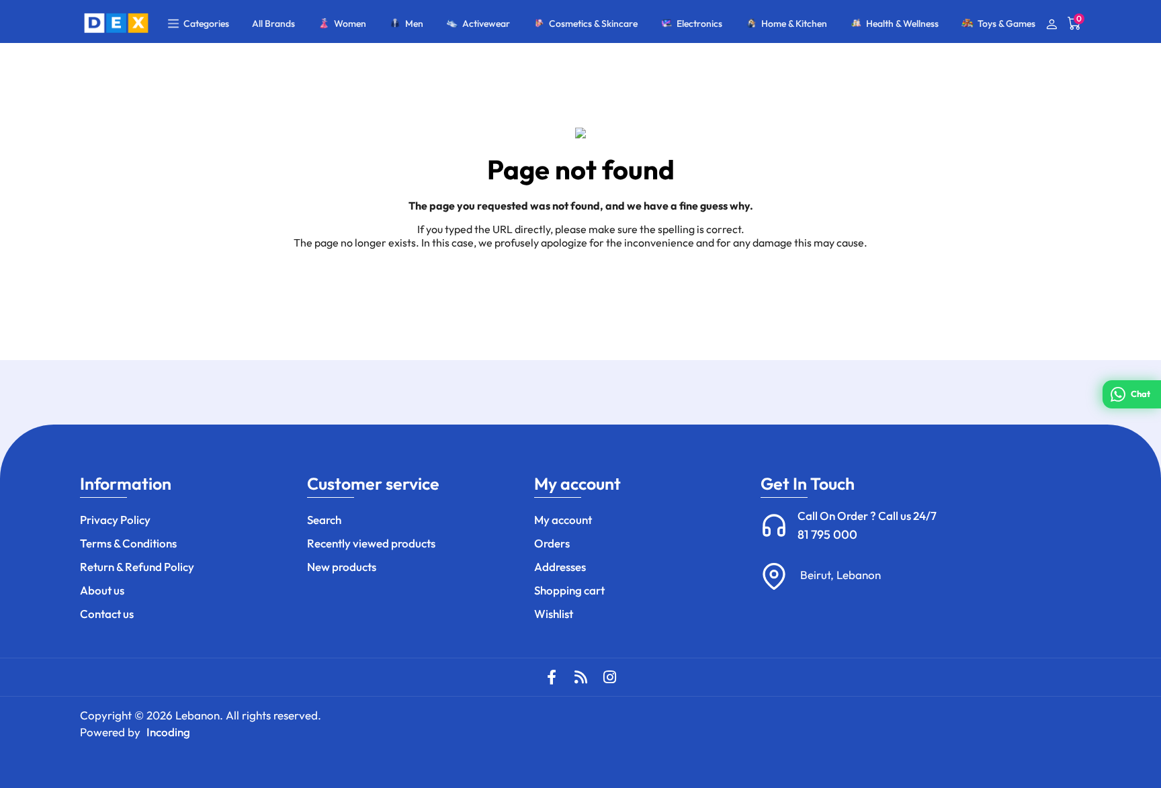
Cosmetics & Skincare (593, 23)
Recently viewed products (371, 543)
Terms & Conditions (128, 543)
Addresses (560, 567)
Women (350, 23)
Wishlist (553, 614)
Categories (206, 23)
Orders (552, 543)
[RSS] (580, 677)
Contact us (107, 614)
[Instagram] (609, 677)
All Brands (273, 23)
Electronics (699, 23)
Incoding (168, 732)
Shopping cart (569, 590)
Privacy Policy (115, 520)
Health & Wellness (902, 23)
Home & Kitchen (794, 23)
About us (102, 590)
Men (414, 23)
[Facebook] (551, 677)
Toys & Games (1006, 23)
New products (341, 567)
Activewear (486, 23)
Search (324, 520)
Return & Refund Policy (137, 567)
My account (563, 520)
